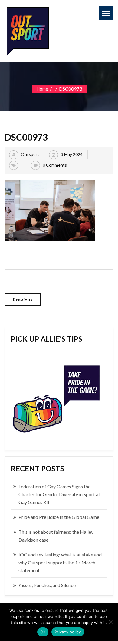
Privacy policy (67, 631)
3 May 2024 (72, 154)
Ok (43, 631)
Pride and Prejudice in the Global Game (58, 517)
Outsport (30, 154)
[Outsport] (27, 30)
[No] (110, 622)
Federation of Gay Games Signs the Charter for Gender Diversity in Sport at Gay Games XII (59, 494)
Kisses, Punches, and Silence (47, 585)
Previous (23, 299)
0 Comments (55, 165)
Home (42, 88)
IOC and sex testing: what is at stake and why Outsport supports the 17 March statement (60, 562)
